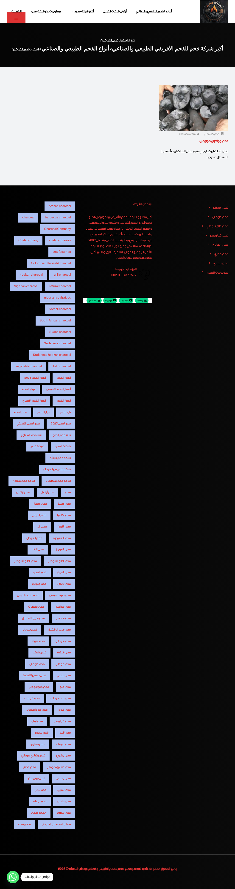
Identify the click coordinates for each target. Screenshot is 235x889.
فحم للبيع (65, 733)
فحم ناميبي (64, 790)
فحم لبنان (37, 721)
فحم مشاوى (38, 744)
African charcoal (60, 206)
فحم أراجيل (47, 492)
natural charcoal (60, 286)
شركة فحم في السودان (57, 469)
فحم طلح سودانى (39, 687)
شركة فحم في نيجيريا (58, 481)
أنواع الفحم (29, 389)
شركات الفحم (63, 446)
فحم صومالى (63, 664)
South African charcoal (55, 320)
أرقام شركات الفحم (115, 11)
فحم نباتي (41, 790)
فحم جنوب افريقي (28, 595)
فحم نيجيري (220, 263)
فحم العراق (64, 572)
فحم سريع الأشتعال (33, 618)
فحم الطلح (38, 549)
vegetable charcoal (28, 366)
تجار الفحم (43, 412)
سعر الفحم (20, 412)
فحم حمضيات (36, 607)
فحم (68, 492)
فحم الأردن (64, 526)
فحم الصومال (63, 549)
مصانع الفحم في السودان (56, 824)
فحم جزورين (39, 584)
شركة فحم (37, 446)
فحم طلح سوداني (217, 226)
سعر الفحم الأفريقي (28, 423)
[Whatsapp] (13, 877)
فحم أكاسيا (64, 515)
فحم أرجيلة (64, 504)
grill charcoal (62, 275)
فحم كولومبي (211, 134)
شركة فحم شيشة (60, 458)
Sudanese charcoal (57, 343)
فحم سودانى (29, 629)
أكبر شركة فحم (84, 11)
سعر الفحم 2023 (61, 423)
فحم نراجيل (64, 801)
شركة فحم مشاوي (24, 481)
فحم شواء (38, 641)
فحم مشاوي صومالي (59, 767)
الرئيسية (16, 11)
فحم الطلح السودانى (59, 561)
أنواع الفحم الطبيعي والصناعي (154, 11)
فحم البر (42, 526)
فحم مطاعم (63, 778)
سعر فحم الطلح (62, 435)
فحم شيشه (39, 652)
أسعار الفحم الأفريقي (58, 389)
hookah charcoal (31, 275)
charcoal (28, 217)
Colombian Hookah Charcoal (51, 263)
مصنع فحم (24, 824)
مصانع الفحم (38, 813)
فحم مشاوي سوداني (33, 755)
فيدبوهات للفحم (217, 273)
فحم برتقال (64, 584)
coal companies (60, 240)
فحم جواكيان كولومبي (213, 141)
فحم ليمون (42, 733)
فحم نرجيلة (40, 801)
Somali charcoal (60, 309)
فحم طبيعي (64, 675)
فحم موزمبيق (36, 778)
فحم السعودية (62, 538)
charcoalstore (187, 134)
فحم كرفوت (32, 698)
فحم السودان (34, 538)
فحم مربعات (63, 744)
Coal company (28, 240)
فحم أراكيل (23, 492)
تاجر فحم (65, 412)
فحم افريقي (220, 208)
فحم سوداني (63, 641)
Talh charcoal (62, 366)
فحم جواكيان (63, 607)
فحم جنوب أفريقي (60, 595)
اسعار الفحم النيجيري (34, 401)
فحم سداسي (63, 618)
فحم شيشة (64, 652)
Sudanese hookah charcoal (52, 355)
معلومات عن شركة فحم (46, 11)
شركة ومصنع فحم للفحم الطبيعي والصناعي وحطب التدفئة (105, 869)
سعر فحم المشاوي (31, 435)
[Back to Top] (225, 881)
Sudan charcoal (60, 332)
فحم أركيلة (40, 504)
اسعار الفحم (64, 401)
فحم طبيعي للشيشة (34, 675)
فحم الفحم (40, 572)
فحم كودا (65, 710)
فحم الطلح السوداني (25, 561)
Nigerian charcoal (26, 286)
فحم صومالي (220, 217)
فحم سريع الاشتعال (59, 629)
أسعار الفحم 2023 (35, 378)
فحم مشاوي (220, 245)
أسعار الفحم (64, 378)
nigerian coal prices (57, 298)
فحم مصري (221, 254)
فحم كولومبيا (62, 721)
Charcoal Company (57, 229)
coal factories (62, 252)
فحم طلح (65, 687)
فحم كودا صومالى (37, 710)
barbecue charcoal (58, 217)
